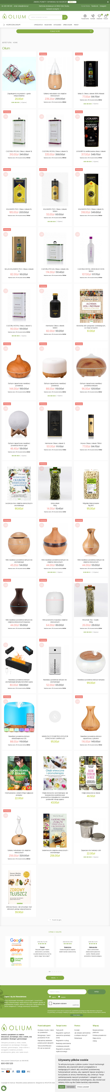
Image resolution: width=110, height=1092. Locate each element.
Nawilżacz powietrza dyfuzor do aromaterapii (55, 681)
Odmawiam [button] (71, 1087)
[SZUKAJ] (65, 17)
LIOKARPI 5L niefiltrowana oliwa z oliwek (91, 151)
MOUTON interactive (51, 1083)
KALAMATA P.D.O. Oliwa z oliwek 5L (91, 209)
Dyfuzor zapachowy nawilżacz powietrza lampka (91, 384)
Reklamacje (78, 1038)
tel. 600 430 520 (7, 6)
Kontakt (76, 1030)
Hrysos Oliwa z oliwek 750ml (90, 443)
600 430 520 (7, 1063)
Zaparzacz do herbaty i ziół (91, 850)
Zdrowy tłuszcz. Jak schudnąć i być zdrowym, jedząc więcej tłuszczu (19, 908)
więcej (53, 978)
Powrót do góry (57, 920)
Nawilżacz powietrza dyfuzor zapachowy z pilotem (91, 737)
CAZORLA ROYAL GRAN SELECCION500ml (91, 270)
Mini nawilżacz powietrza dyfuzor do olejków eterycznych (55, 561)
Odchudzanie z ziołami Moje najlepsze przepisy (19, 794)
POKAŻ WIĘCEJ (76, 1015)
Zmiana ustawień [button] (83, 1087)
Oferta (95, 1041)
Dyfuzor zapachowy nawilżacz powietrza (19, 384)
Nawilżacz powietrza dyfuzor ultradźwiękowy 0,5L (19, 737)
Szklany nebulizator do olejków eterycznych (55, 94)
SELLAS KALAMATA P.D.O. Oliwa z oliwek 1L (19, 270)
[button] (85, 17)
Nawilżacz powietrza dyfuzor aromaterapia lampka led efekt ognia (19, 681)
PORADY (76, 25)
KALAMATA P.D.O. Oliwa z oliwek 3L (19, 209)
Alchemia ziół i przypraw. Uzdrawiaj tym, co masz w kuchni (90, 327)
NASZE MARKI (48, 25)
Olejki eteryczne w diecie (91, 793)
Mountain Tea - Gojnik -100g (90, 621)
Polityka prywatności (99, 1035)
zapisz (54, 997)
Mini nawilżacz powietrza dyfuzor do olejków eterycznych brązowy (19, 621)
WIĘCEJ (71, 2)
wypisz (63, 997)
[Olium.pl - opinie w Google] (17, 942)
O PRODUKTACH (38, 25)
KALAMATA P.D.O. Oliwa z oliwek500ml (55, 210)
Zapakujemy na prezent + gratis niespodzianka (19, 94)
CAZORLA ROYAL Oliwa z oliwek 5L (55, 151)
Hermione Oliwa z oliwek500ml (55, 327)
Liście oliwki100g (55, 504)
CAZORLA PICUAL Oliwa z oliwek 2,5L (55, 269)
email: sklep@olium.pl (21, 6)
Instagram (103, 6)
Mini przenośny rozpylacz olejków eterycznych (55, 621)
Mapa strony (97, 1038)
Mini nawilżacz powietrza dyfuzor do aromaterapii (19, 561)
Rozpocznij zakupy (13, 25)
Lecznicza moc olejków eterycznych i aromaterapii (19, 504)
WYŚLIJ (96, 992)
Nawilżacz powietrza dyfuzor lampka (91, 680)
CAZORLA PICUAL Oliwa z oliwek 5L (19, 151)
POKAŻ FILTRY (55, 31)
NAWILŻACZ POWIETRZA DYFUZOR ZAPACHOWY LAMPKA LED (55, 737)
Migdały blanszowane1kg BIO (91, 504)
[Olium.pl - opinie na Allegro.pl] (17, 952)
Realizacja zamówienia (63, 1043)
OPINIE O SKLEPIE (67, 25)
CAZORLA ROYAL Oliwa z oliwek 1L (19, 326)
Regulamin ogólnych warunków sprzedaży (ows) (63, 1035)
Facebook (94, 6)
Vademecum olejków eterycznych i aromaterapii (55, 851)
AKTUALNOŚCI (57, 25)
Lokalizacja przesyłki (62, 1046)
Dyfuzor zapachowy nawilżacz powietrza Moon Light (19, 444)
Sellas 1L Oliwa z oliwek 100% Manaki (91, 93)
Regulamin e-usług (62, 1040)
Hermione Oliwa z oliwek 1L (55, 443)
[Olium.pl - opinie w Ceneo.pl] (17, 961)
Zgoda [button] (61, 1087)
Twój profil (59, 1030)
